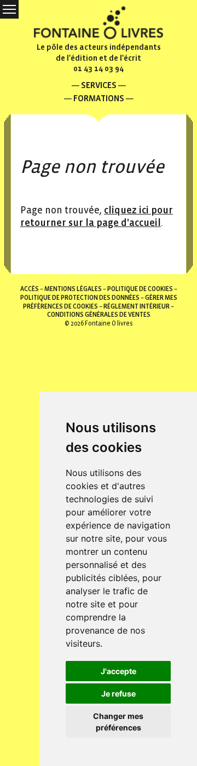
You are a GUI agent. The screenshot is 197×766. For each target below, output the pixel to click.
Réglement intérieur (136, 306)
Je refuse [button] (118, 693)
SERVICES (99, 85)
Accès (29, 289)
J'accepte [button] (118, 671)
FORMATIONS (98, 98)
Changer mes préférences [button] (118, 721)
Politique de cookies (140, 289)
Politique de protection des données (80, 297)
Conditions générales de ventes (98, 314)
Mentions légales (73, 289)
